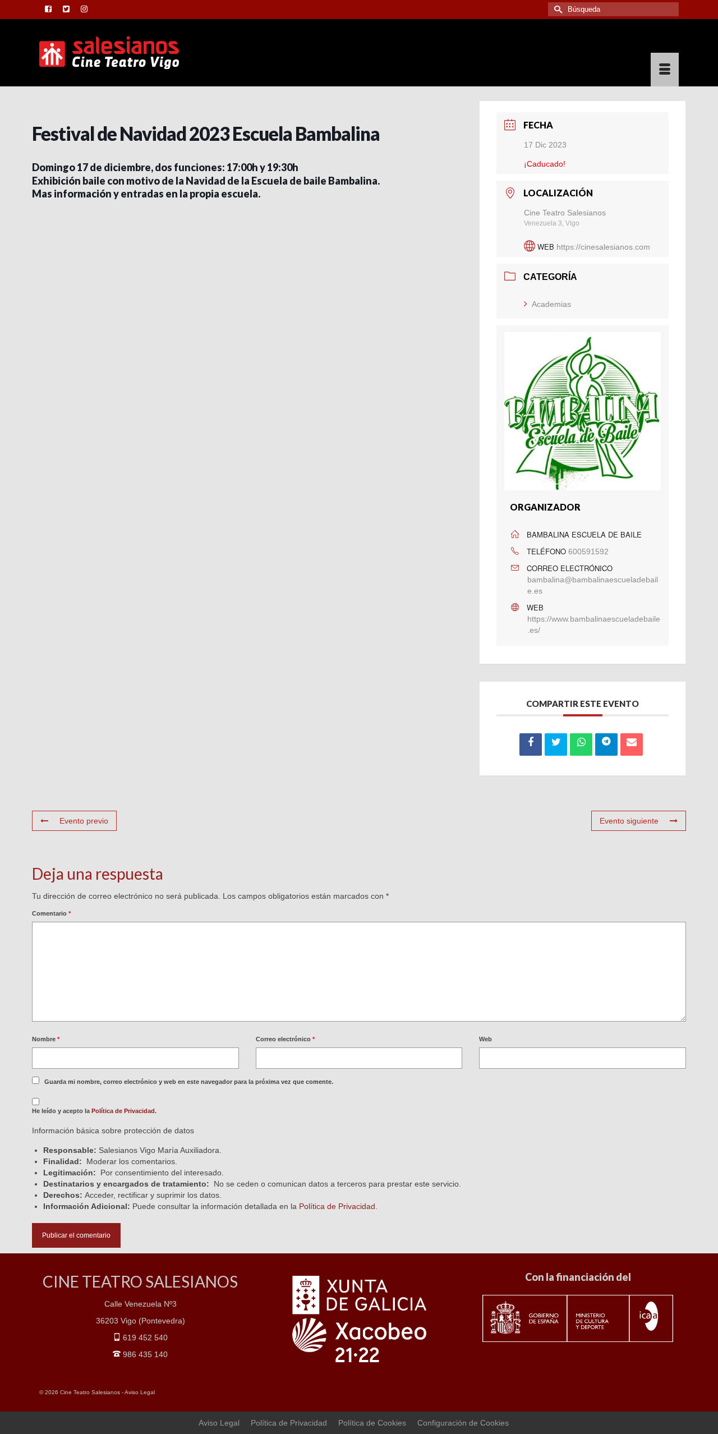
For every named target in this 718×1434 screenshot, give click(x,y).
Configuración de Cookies (463, 1422)
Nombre (45, 1039)
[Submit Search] (556, 9)
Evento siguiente (629, 820)
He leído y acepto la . (94, 1110)
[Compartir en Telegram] (606, 744)
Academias (551, 304)
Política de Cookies (372, 1422)
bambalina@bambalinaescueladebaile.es (592, 585)
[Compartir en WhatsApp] (581, 744)
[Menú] (665, 69)
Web (485, 1039)
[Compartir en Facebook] (530, 744)
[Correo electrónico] (631, 744)
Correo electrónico (285, 1039)
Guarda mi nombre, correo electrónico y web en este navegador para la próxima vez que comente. (188, 1081)
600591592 (588, 551)
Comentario (51, 913)
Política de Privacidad (123, 1110)
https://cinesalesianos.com (603, 246)
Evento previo (83, 820)
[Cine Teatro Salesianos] (140, 52)
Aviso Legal (140, 1392)
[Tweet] (556, 744)
